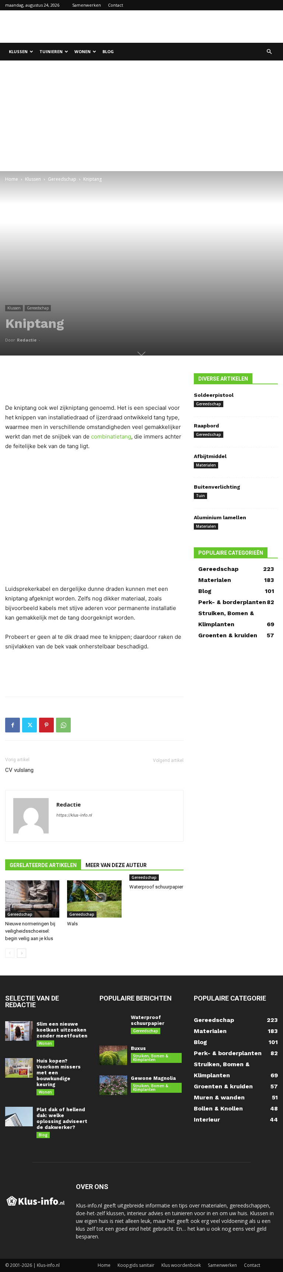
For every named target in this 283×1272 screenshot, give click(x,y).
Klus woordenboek (181, 1265)
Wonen (82, 51)
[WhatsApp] (63, 725)
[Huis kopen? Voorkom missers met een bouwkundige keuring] (19, 1068)
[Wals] (94, 899)
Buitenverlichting (217, 487)
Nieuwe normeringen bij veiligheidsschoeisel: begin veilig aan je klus (30, 931)
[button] (269, 51)
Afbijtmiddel (210, 456)
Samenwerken (86, 5)
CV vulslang (19, 770)
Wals (72, 923)
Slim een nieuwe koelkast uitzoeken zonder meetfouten (61, 1030)
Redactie (26, 340)
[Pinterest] (46, 725)
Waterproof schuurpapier (156, 887)
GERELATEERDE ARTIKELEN (43, 865)
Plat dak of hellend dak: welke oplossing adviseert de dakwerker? (61, 1118)
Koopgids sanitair (136, 1265)
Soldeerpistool (214, 395)
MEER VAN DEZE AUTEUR (116, 865)
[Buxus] (113, 1055)
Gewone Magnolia (153, 1078)
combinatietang (111, 436)
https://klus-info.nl (74, 815)
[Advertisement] (191, 26)
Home (11, 179)
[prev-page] (9, 953)
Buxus (138, 1048)
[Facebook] (12, 725)
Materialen (206, 465)
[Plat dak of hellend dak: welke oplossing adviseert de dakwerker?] (19, 1116)
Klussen (18, 51)
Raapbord (206, 426)
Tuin (200, 495)
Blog (108, 51)
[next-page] (21, 953)
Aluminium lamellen (220, 517)
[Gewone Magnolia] (113, 1085)
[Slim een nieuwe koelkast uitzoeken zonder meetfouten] (19, 1031)
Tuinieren (51, 51)
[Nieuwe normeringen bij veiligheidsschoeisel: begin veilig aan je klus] (32, 899)
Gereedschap (62, 179)
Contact (115, 5)
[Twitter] (29, 725)
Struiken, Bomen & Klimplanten (150, 1057)
